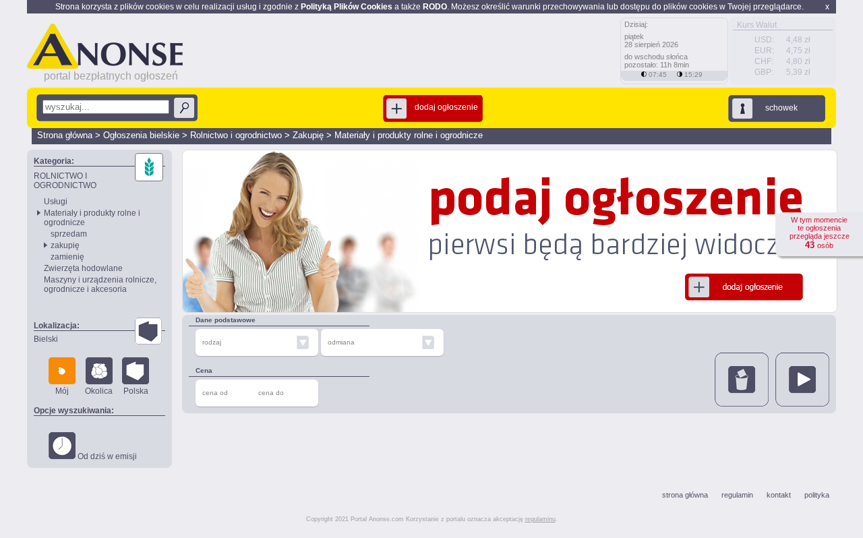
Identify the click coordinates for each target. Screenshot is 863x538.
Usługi (55, 201)
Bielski (46, 339)
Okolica (99, 391)
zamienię (67, 257)
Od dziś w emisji (106, 456)
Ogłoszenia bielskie (141, 135)
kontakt (779, 495)
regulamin (737, 495)
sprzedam (69, 234)
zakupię (65, 245)
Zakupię (308, 135)
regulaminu (540, 519)
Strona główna (64, 135)
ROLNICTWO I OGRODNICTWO (65, 180)
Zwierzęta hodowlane (83, 268)
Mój (62, 391)
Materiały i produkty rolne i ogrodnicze (408, 135)
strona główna (685, 495)
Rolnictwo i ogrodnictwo (236, 135)
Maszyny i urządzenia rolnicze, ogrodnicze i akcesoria (100, 284)
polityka (816, 495)
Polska (135, 391)
